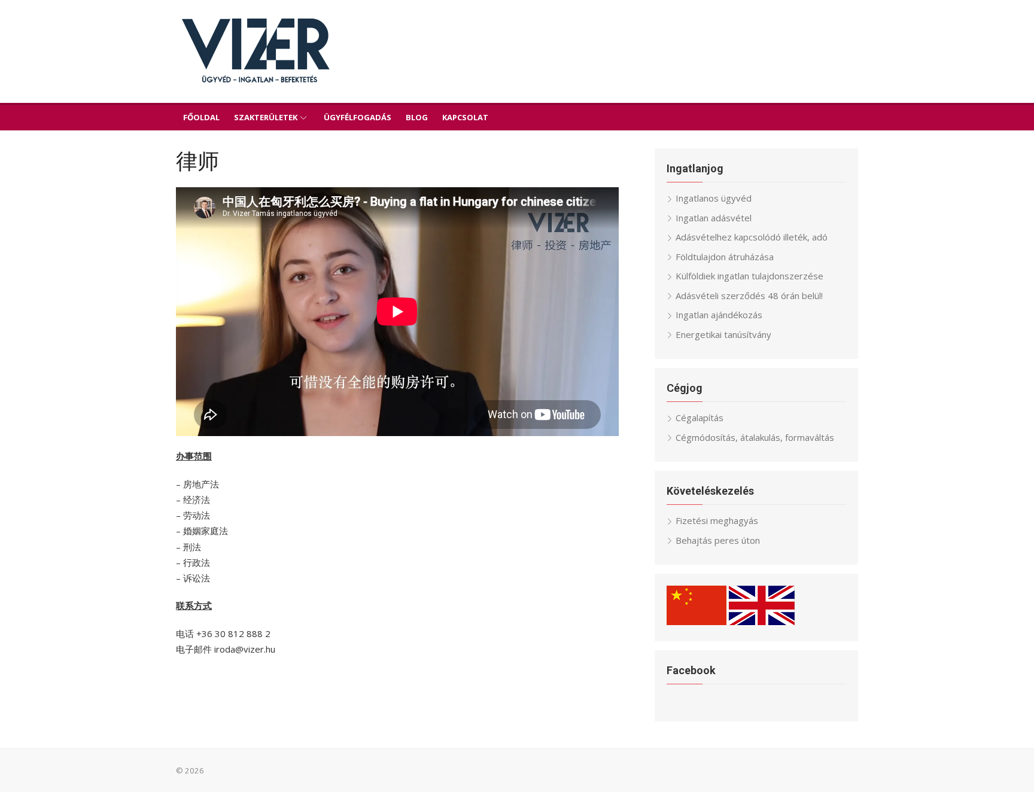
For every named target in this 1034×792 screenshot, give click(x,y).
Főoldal (201, 117)
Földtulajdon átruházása (725, 257)
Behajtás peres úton (718, 540)
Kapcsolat (465, 117)
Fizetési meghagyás (717, 520)
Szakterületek (265, 117)
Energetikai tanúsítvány (723, 334)
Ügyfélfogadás (357, 117)
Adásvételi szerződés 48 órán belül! (749, 295)
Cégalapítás (699, 418)
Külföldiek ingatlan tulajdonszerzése (749, 276)
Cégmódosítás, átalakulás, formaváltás (755, 437)
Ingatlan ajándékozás (719, 315)
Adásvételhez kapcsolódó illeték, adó (752, 237)
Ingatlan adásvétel (714, 218)
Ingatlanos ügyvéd (714, 198)
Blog (417, 117)
